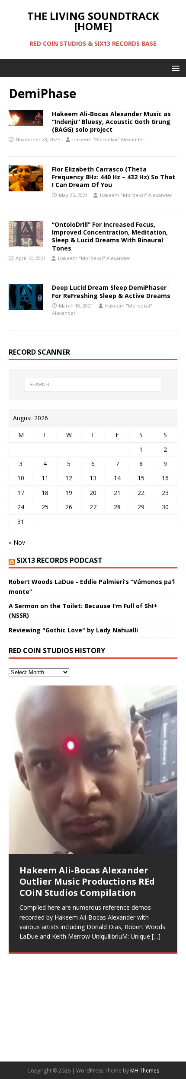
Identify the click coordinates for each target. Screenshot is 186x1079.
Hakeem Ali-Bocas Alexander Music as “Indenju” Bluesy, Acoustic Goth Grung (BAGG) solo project (111, 121)
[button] (174, 67)
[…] (156, 936)
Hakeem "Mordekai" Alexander (108, 139)
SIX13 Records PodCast (59, 560)
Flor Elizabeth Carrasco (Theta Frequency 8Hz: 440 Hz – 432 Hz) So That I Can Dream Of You (113, 177)
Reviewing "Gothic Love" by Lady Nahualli (73, 630)
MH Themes (144, 1070)
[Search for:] (93, 384)
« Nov (17, 542)
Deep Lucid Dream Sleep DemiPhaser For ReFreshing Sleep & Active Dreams (111, 291)
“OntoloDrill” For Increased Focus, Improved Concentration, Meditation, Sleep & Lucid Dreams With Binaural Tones (110, 236)
